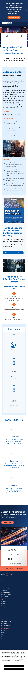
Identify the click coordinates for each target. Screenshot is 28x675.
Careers (2, 636)
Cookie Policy (3, 603)
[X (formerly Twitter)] (6, 574)
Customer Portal (4, 648)
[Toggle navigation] (24, 24)
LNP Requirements (5, 638)
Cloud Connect (4, 586)
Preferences (14, 671)
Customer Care (4, 642)
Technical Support (4, 643)
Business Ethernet (4, 583)
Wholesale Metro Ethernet (6, 619)
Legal (2, 599)
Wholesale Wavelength (5, 617)
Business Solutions (5, 579)
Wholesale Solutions (6, 615)
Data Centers (3, 630)
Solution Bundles (4, 596)
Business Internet (4, 581)
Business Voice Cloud (5, 592)
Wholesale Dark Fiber (5, 623)
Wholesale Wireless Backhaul (7, 625)
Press (2, 634)
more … (2, 612)
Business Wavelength (5, 588)
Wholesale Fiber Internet (6, 621)
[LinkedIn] (11, 574)
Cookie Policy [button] (21, 659)
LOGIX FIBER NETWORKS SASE (7, 594)
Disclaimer (3, 609)
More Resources (5, 628)
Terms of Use (3, 605)
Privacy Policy (3, 601)
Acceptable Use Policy (5, 607)
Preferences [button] (4, 661)
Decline (14, 668)
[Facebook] (8, 574)
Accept (14, 665)
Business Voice (4, 590)
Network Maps (4, 632)
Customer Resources (5, 646)
